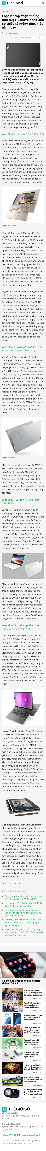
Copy (39, 38)
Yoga (20, 883)
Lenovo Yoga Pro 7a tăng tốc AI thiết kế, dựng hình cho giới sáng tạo (23, 904)
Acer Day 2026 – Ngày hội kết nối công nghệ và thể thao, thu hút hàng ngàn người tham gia (22, 922)
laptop (7, 883)
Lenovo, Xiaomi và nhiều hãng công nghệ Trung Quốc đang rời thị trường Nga (32, 1030)
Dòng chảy (7, 11)
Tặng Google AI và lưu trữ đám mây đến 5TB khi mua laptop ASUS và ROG (23, 897)
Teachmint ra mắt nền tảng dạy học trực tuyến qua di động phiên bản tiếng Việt (33, 1042)
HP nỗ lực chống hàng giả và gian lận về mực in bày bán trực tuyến (33, 1092)
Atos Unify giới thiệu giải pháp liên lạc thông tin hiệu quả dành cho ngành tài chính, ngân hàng (32, 1005)
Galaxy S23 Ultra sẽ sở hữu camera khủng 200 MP (21, 982)
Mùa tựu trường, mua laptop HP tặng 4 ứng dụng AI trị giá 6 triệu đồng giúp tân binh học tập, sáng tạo (23, 932)
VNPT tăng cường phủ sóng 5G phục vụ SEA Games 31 (33, 1080)
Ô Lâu (6, 33)
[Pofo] (13, 3)
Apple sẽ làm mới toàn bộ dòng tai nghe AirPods (31, 1055)
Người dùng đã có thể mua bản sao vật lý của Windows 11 (33, 1018)
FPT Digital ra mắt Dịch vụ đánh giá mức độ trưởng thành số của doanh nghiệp (33, 993)
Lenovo (14, 883)
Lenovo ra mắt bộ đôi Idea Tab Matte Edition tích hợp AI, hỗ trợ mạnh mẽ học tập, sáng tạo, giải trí (23, 913)
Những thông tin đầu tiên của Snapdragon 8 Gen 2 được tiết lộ (33, 1067)
